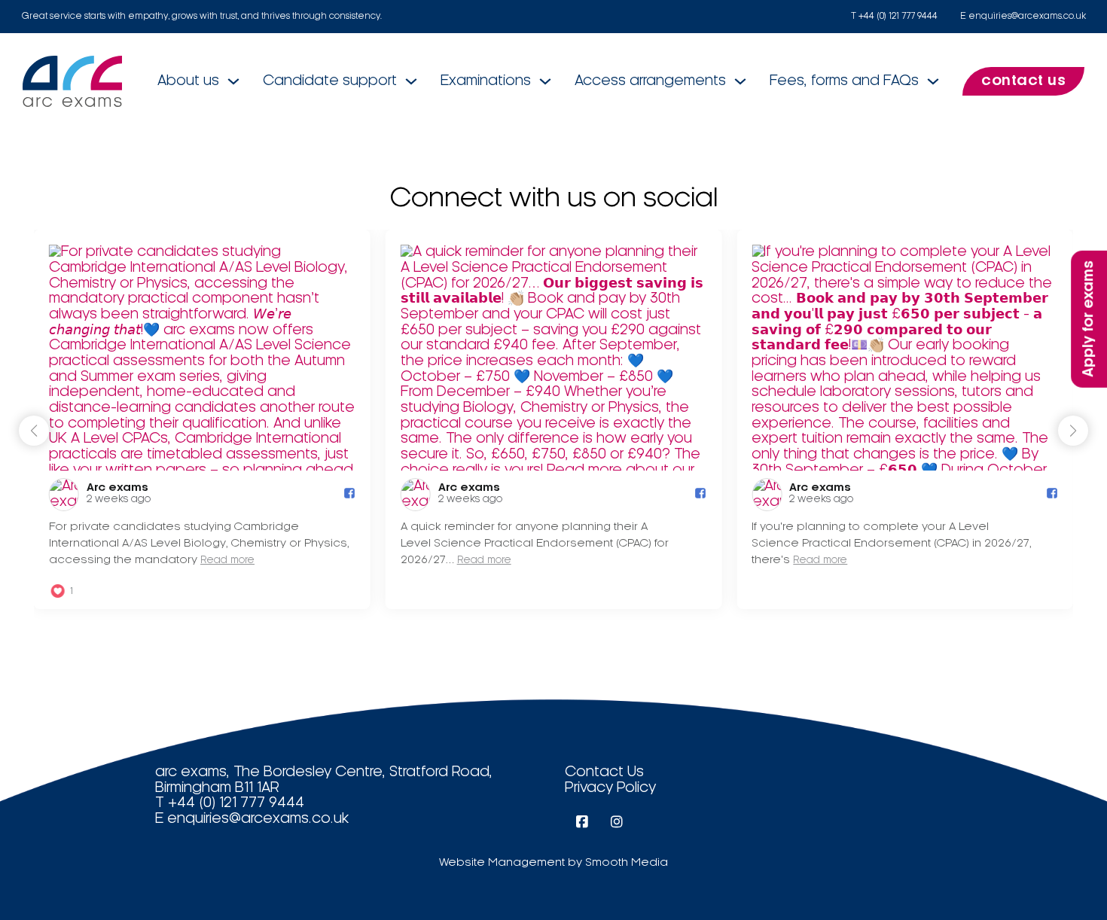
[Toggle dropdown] (233, 81)
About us (188, 81)
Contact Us (604, 772)
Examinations (486, 81)
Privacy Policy (610, 788)
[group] (202, 419)
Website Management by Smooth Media (553, 863)
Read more (227, 560)
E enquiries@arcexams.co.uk (1023, 16)
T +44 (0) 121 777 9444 (894, 16)
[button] (1073, 431)
